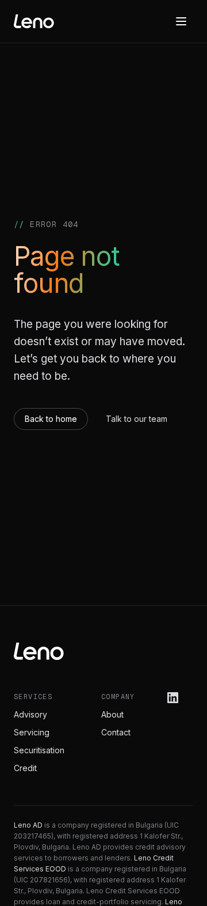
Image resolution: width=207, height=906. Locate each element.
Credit (25, 768)
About (112, 714)
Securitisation (39, 750)
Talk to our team (136, 419)
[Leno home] (34, 21)
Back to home (51, 419)
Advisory (30, 714)
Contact (116, 732)
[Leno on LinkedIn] (172, 697)
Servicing (31, 732)
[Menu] (181, 21)
